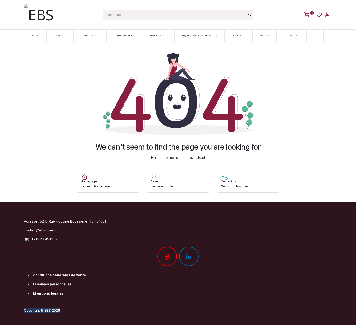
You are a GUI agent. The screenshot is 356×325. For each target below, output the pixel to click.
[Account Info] (328, 15)
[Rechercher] (249, 15)
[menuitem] (35, 36)
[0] (309, 15)
